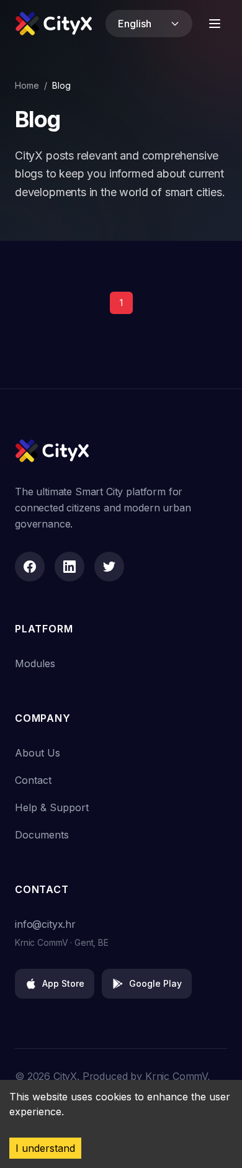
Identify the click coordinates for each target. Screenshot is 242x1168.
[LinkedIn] (69, 567)
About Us (37, 753)
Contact (33, 780)
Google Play (155, 983)
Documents (42, 835)
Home (27, 85)
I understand (45, 1148)
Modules (35, 663)
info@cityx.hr (45, 924)
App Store (63, 983)
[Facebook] (30, 567)
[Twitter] (109, 567)
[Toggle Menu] (214, 23)
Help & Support (52, 807)
